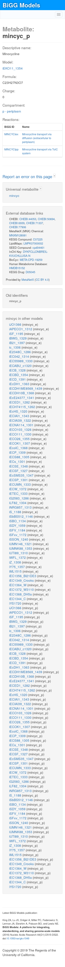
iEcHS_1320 (18, 411)
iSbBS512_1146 (21, 516)
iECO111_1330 (20, 434)
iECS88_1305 (19, 457)
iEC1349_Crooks (22, 580)
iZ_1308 (15, 562)
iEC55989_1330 (21, 361)
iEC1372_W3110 (22, 589)
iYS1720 (15, 603)
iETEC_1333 (18, 493)
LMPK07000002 (33, 243)
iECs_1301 (17, 461)
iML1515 (15, 571)
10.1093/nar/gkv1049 (17, 938)
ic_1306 (15, 347)
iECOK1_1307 (20, 443)
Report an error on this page (27, 176)
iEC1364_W (18, 585)
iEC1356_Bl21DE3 (23, 575)
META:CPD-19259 (31, 259)
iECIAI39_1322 (20, 420)
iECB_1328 (17, 370)
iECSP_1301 (19, 479)
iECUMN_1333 (20, 484)
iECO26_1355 (19, 438)
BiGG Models (21, 5)
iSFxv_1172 (18, 534)
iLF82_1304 (18, 502)
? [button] (54, 175)
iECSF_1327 (18, 470)
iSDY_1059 (17, 525)
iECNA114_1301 (21, 425)
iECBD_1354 (19, 374)
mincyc (14, 195)
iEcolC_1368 (18, 447)
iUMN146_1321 (21, 543)
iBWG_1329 (18, 338)
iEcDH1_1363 (19, 383)
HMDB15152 (17, 268)
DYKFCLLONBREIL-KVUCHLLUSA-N (28, 253)
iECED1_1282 (20, 402)
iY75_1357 (17, 566)
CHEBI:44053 (27, 219)
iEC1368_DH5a (21, 594)
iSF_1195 (16, 333)
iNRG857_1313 (20, 507)
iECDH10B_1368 (22, 393)
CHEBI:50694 (46, 219)
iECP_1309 (17, 452)
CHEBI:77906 (17, 227)
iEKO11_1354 (12, 68)
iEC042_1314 (19, 356)
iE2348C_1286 (20, 351)
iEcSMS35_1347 (21, 475)
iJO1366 (15, 324)
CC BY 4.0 (42, 279)
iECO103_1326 (20, 429)
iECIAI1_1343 (19, 415)
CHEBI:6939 (16, 223)
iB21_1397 (17, 342)
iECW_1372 (18, 489)
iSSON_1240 (19, 539)
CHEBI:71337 (34, 223)
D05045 (30, 272)
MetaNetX (28, 279)
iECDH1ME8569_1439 (26, 388)
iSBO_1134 (18, 521)
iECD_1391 (18, 379)
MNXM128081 (18, 235)
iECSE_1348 (19, 466)
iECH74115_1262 (22, 406)
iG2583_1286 (19, 498)
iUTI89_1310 (19, 553)
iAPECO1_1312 (21, 329)
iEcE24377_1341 (22, 397)
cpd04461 (38, 247)
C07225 (37, 239)
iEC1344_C (18, 598)
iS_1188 (15, 511)
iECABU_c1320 (20, 365)
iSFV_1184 (17, 530)
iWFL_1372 (18, 557)
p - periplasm (11, 111)
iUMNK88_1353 (21, 548)
